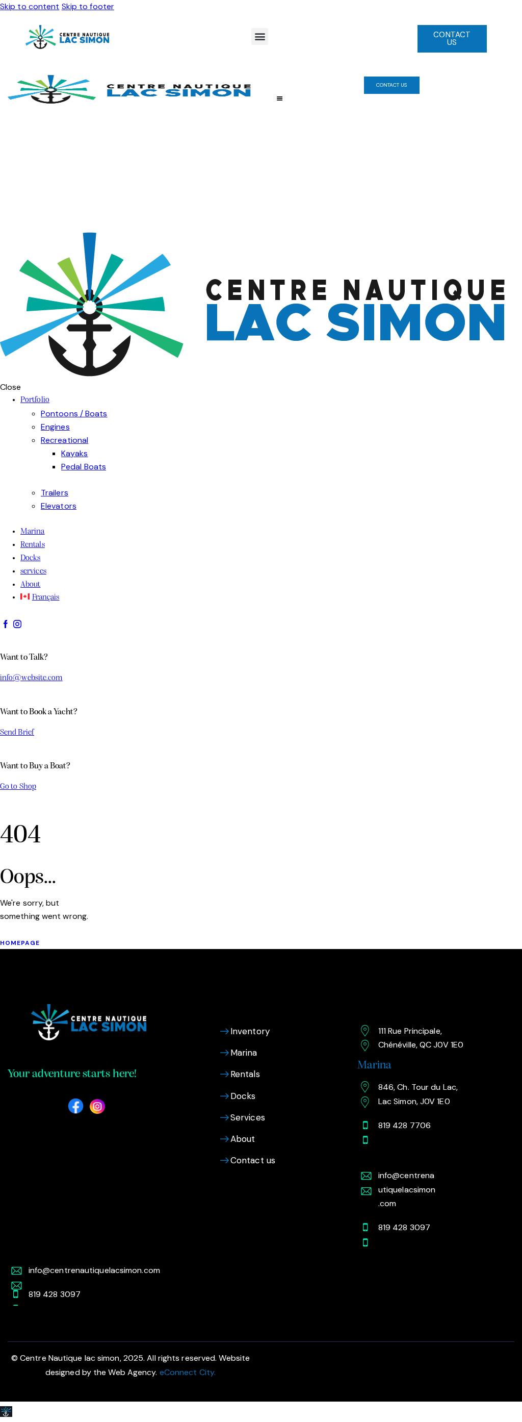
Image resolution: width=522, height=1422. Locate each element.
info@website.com (31, 678)
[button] (259, 36)
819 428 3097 (404, 1227)
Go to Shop (18, 787)
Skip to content (30, 6)
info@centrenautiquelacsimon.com (406, 1189)
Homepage (20, 943)
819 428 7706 (404, 1125)
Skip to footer (88, 6)
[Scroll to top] (6, 1411)
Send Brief (17, 733)
